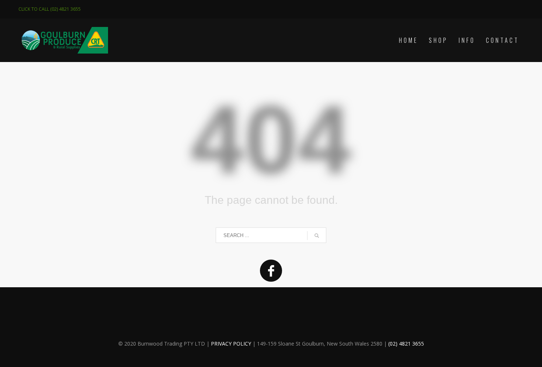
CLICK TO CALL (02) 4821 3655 (49, 9)
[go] (316, 235)
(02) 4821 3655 (406, 343)
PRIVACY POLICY (231, 343)
